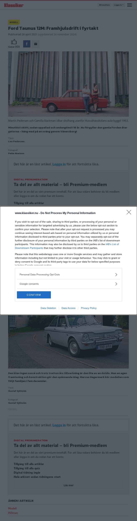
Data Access (68, 308)
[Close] (130, 213)
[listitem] (68, 274)
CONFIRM (34, 294)
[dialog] (68, 260)
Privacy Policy (89, 308)
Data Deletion (48, 308)
